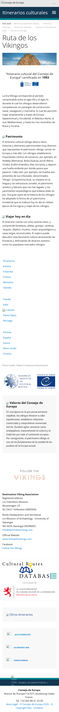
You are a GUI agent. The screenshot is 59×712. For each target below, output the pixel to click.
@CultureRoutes (23, 634)
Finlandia (8, 271)
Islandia (7, 287)
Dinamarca (9, 260)
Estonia (7, 266)
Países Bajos (9, 315)
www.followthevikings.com (17, 538)
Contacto (38, 707)
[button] (29, 3)
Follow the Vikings (12, 548)
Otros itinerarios (21, 614)
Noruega (7, 320)
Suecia (6, 342)
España (7, 337)
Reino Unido (9, 348)
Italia (5, 304)
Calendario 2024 (21, 647)
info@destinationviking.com (17, 529)
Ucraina (7, 353)
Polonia (7, 332)
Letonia (10, 309)
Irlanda (7, 299)
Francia (7, 276)
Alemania (8, 282)
